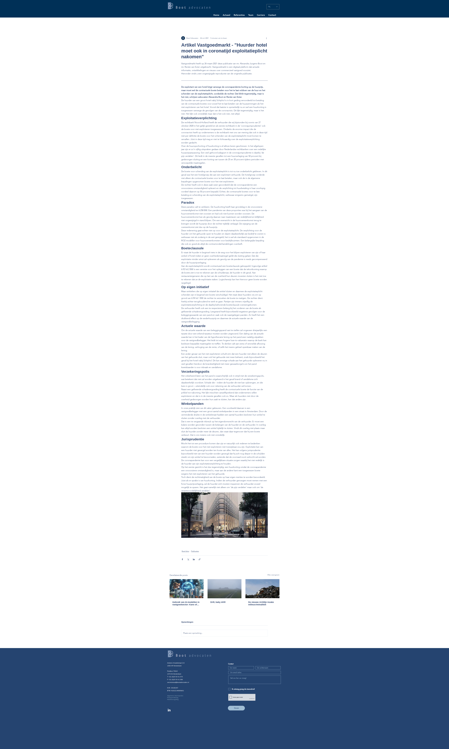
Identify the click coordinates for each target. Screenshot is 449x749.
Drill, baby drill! (218, 602)
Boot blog (185, 551)
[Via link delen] (199, 559)
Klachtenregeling (173, 699)
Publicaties (195, 551)
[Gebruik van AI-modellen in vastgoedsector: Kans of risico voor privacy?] (187, 588)
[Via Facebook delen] (182, 559)
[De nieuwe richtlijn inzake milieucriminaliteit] (262, 588)
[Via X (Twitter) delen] (188, 559)
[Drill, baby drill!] (225, 588)
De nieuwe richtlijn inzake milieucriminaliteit (261, 603)
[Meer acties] (266, 38)
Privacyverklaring (176, 697)
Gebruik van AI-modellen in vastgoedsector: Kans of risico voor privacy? (185, 603)
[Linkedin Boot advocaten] (169, 710)
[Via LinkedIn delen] (194, 559)
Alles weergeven (273, 575)
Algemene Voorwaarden (178, 696)
